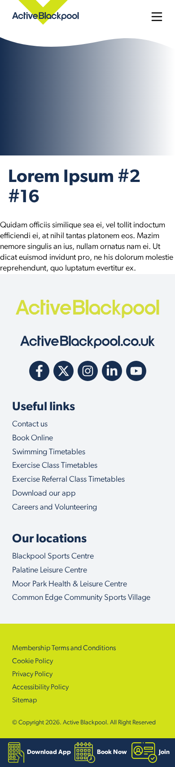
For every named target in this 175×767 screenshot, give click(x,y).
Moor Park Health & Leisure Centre (69, 585)
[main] (87, 155)
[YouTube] (136, 371)
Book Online (32, 438)
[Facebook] (39, 371)
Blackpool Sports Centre (53, 557)
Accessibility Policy (40, 687)
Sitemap (24, 700)
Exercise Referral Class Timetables (68, 480)
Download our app (44, 494)
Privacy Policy (32, 674)
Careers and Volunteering (54, 508)
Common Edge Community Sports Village (81, 598)
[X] (63, 371)
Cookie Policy (32, 661)
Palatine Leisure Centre (49, 571)
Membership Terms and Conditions (64, 648)
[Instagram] (88, 371)
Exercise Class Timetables (54, 466)
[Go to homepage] (87, 342)
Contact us (30, 425)
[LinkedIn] (112, 371)
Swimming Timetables (48, 452)
